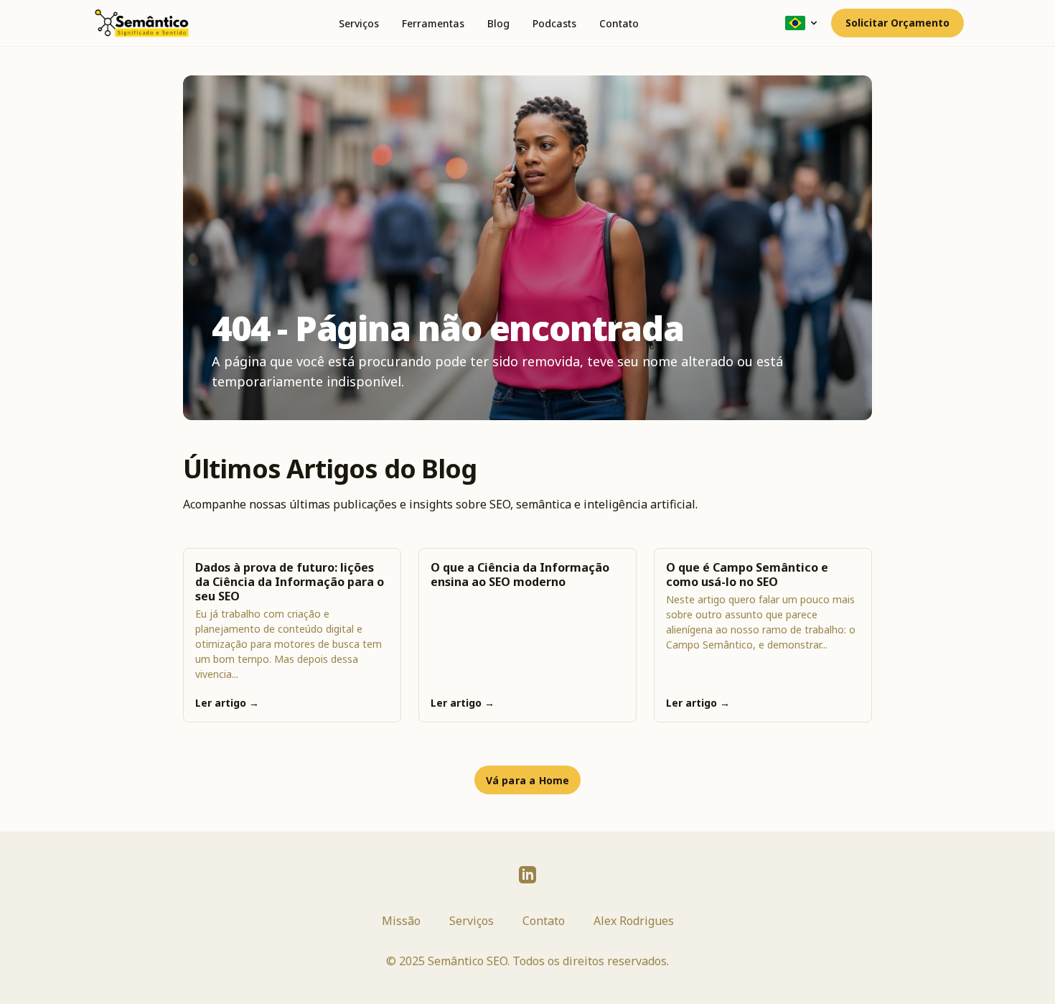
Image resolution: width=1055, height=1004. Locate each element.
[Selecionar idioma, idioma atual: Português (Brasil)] (802, 23)
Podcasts (554, 23)
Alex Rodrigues (634, 921)
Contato (619, 23)
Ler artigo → (227, 703)
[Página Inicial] (141, 23)
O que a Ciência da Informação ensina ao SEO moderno (520, 574)
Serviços (359, 23)
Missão (401, 921)
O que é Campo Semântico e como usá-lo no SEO (747, 574)
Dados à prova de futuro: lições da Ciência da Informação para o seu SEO (289, 581)
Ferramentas (433, 23)
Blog (498, 23)
